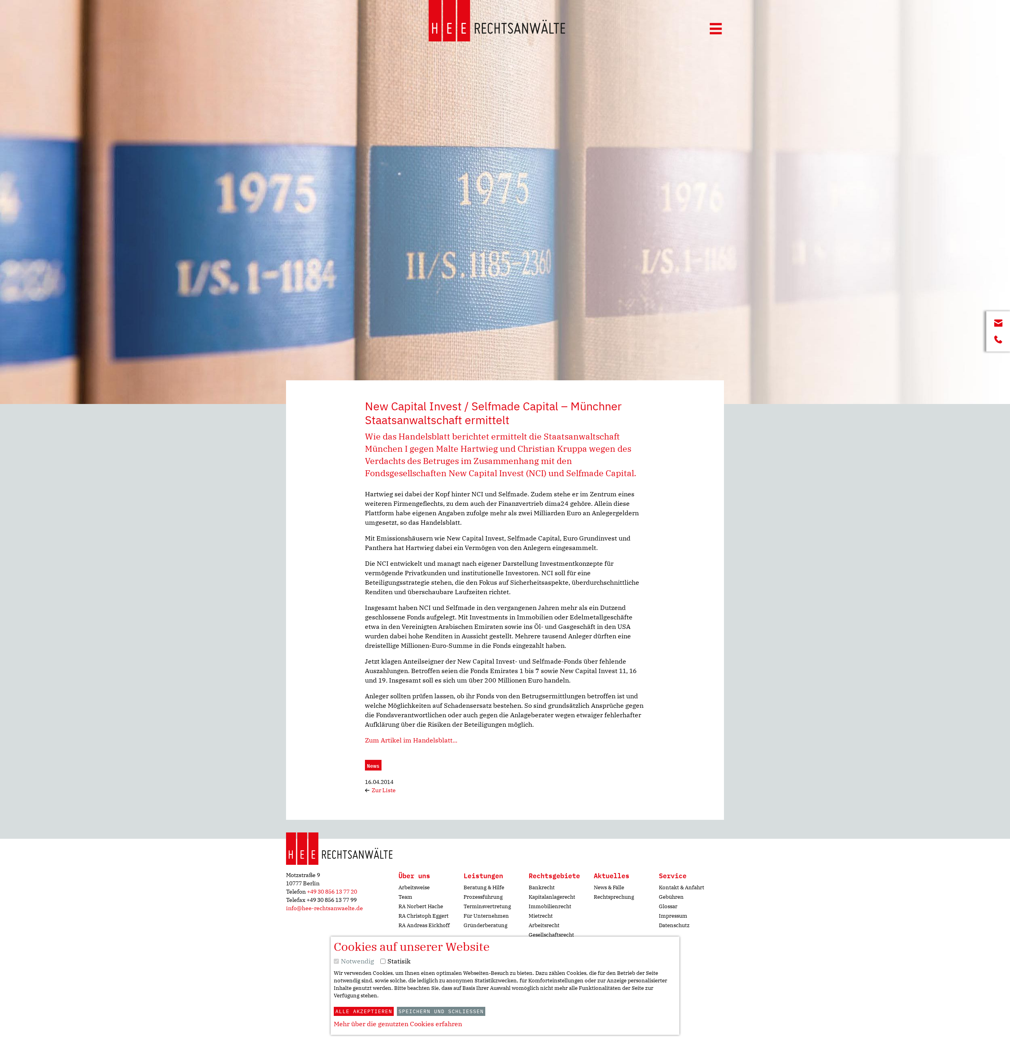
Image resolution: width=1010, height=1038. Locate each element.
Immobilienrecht (550, 906)
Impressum (673, 916)
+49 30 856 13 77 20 (332, 891)
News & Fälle (609, 887)
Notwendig (357, 961)
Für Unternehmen (486, 916)
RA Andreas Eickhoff (424, 925)
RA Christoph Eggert (423, 916)
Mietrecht (541, 916)
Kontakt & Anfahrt (681, 887)
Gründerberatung (485, 925)
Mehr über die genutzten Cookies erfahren (398, 1024)
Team (405, 897)
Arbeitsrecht (544, 925)
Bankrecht (542, 887)
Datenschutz (674, 925)
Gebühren (671, 897)
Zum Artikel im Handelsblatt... (411, 740)
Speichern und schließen (441, 1011)
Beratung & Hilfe (484, 887)
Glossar (668, 906)
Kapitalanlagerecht (552, 897)
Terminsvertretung (487, 906)
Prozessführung (483, 897)
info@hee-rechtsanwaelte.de (324, 908)
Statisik (399, 961)
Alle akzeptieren (363, 1011)
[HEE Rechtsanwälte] (496, 22)
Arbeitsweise (414, 887)
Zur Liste (383, 790)
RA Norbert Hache (420, 906)
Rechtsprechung (614, 897)
